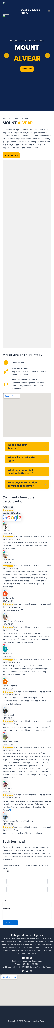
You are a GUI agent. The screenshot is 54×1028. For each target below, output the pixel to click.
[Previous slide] (6, 55)
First (8, 885)
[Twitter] (27, 971)
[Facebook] (23, 971)
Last (8, 893)
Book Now (10, 922)
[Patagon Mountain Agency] (9, 8)
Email (5, 900)
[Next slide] (47, 55)
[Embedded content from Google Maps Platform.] (27, 415)
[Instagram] (31, 971)
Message (6, 908)
